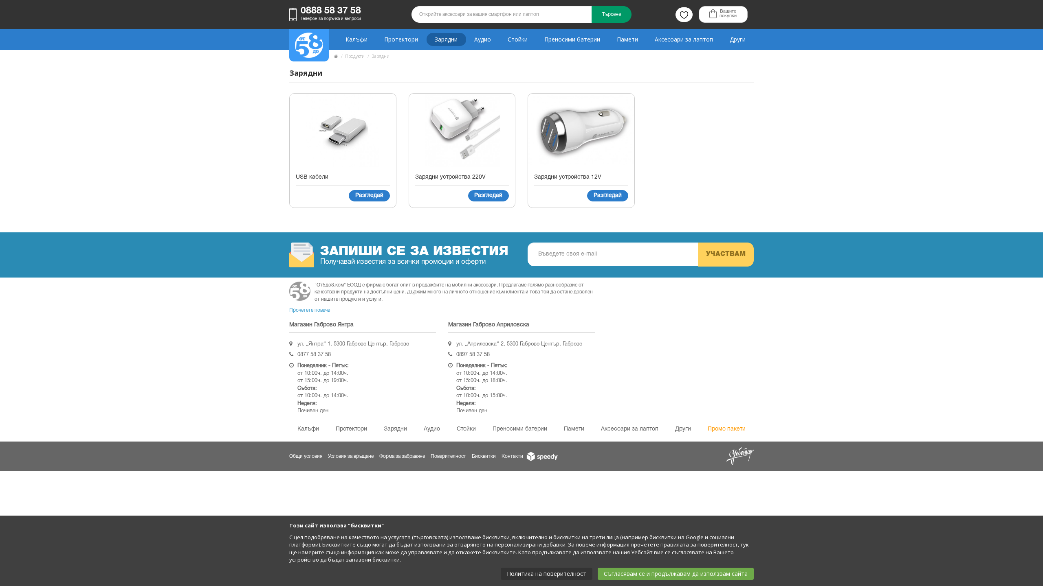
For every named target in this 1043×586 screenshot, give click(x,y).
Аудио (482, 39)
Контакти (512, 456)
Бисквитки (484, 456)
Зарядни (446, 39)
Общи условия (305, 456)
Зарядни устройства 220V (450, 177)
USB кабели (312, 177)
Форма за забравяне (402, 456)
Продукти (355, 56)
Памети (627, 39)
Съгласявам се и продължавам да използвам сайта (676, 573)
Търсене (611, 14)
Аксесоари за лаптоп (684, 39)
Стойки (518, 39)
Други (738, 39)
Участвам (726, 254)
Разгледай (369, 195)
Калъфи (356, 39)
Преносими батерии (572, 39)
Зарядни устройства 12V (567, 177)
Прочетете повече (309, 310)
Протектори (401, 39)
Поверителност (448, 456)
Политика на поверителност (546, 573)
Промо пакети (727, 429)
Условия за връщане (351, 456)
